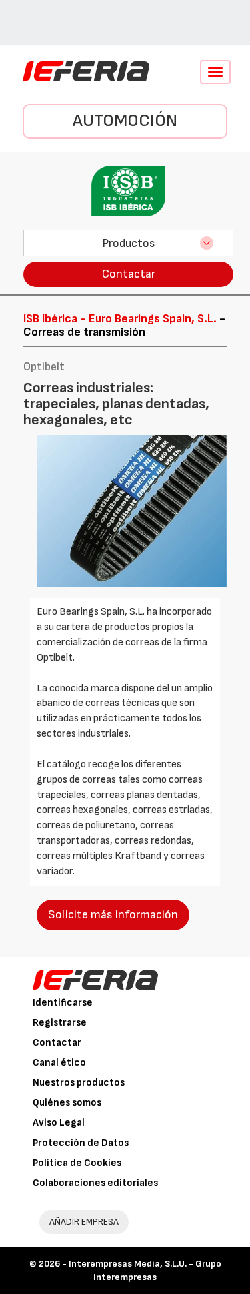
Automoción (125, 121)
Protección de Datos (81, 1143)
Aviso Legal (59, 1122)
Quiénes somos (67, 1102)
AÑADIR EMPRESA (84, 1221)
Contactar (128, 274)
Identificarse (63, 1002)
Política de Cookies (77, 1163)
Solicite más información (113, 915)
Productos (128, 243)
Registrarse (60, 1022)
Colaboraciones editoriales (95, 1183)
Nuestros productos (79, 1082)
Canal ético (59, 1062)
